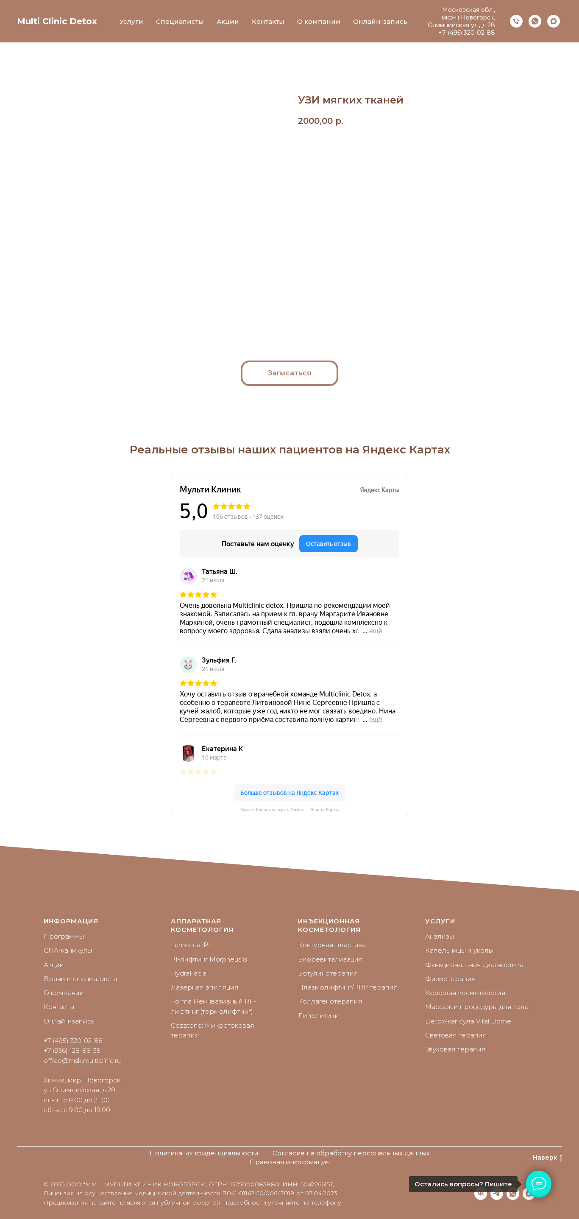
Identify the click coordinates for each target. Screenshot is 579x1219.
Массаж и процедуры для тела (477, 1007)
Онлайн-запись (380, 21)
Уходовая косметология (465, 993)
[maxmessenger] (553, 21)
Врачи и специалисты (80, 979)
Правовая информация (290, 1162)
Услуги (131, 21)
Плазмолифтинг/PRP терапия (348, 987)
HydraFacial (189, 973)
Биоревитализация (330, 959)
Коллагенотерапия (330, 1001)
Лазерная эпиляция (205, 987)
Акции (228, 21)
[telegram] (496, 1193)
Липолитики (318, 1016)
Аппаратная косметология (202, 925)
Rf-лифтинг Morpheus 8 (209, 959)
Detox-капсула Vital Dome (468, 1021)
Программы (64, 936)
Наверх (545, 1157)
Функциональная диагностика (474, 965)
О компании (318, 21)
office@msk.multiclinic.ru (82, 1061)
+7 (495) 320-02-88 (466, 32)
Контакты (268, 21)
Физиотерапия (450, 979)
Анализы (439, 936)
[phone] (516, 21)
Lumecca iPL (191, 945)
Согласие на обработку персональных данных (351, 1153)
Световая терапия (456, 1035)
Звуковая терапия (455, 1049)
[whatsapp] (535, 21)
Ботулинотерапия (328, 973)
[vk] (480, 1193)
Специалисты (180, 21)
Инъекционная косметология (329, 925)
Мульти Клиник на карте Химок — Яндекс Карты (289, 809)
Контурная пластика (332, 945)
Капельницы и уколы (459, 950)
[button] (289, 373)
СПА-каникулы (68, 950)
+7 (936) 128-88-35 (72, 1050)
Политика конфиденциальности (204, 1153)
